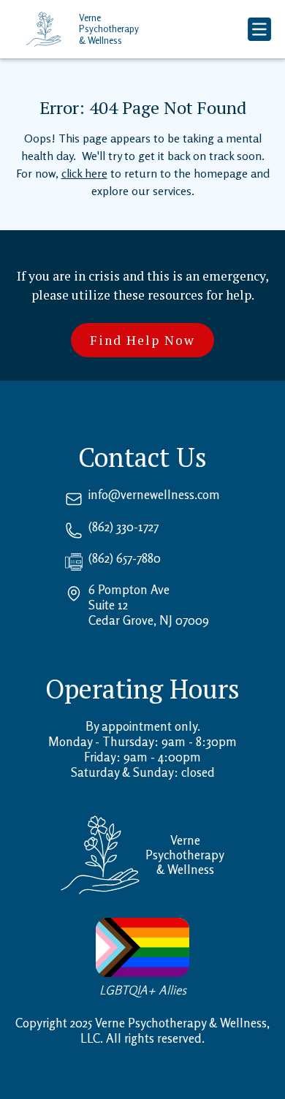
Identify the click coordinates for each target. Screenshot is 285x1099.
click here (84, 173)
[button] (259, 29)
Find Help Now (142, 340)
